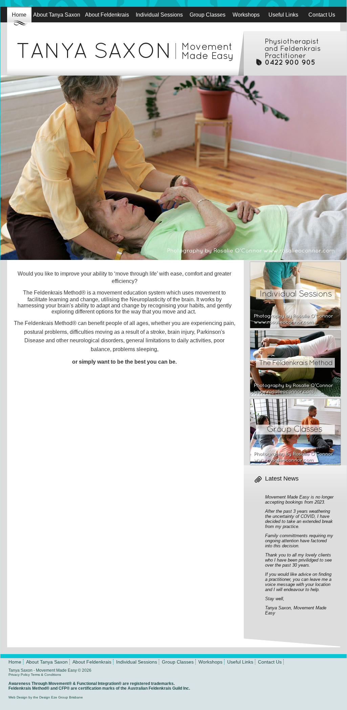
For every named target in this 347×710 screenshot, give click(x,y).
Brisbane (76, 697)
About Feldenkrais (107, 15)
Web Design (17, 697)
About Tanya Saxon (56, 15)
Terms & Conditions (46, 674)
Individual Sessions (159, 15)
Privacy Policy (19, 674)
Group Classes (207, 15)
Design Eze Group (53, 697)
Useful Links (283, 15)
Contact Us (321, 15)
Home (19, 15)
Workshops (246, 15)
